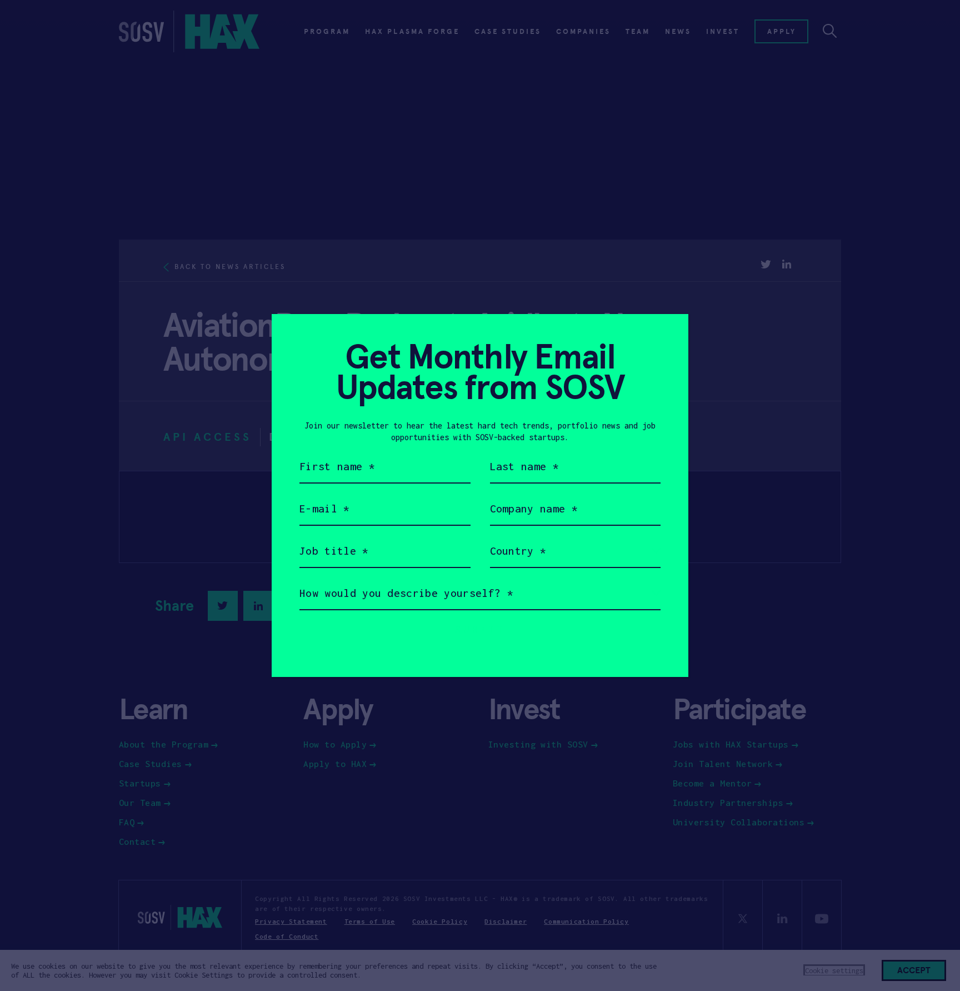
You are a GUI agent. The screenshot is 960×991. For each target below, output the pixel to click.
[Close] (666, 336)
